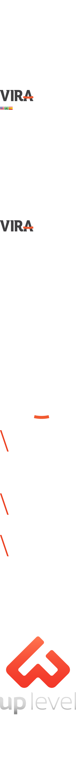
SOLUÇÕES (24, 141)
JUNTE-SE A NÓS (40, 28)
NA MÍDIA (21, 149)
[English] (2, 108)
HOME (16, 10)
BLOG (16, 158)
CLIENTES (22, 37)
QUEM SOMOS (29, 19)
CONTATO (22, 167)
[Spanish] (10, 108)
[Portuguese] (6, 108)
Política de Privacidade (37, 727)
